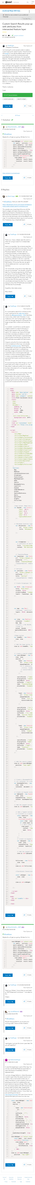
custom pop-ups (8, 99)
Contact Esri (28, 1181)
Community (16, 2)
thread (7, 53)
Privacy (6, 1181)
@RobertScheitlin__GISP (19, 315)
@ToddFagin (8, 134)
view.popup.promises (11, 1094)
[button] (28, 46)
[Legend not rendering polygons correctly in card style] (33, 115)
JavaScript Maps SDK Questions (13, 11)
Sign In (33, 2)
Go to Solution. (12, 95)
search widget (21, 99)
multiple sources (16, 345)
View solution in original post (11, 173)
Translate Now (26, 18)
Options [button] (29, 11)
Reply (6, 106)
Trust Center (13, 1181)
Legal (21, 1181)
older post (22, 313)
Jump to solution (19, 35)
